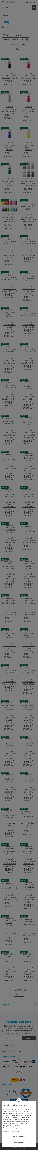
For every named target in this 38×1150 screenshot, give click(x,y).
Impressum (6, 1131)
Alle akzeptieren (19, 1137)
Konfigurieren (19, 1143)
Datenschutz (16, 1131)
